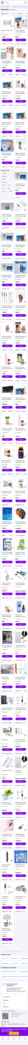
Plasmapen (15, 963)
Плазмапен (14, 958)
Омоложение (5, 963)
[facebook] (5, 1022)
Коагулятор (5, 958)
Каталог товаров (5, 6)
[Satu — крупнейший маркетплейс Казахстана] (2, 2)
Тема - (8, 1011)
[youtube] (2, 1022)
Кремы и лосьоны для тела (9, 971)
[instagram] (8, 1022)
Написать (20, 254)
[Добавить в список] (11, 26)
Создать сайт (14, 1033)
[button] (7, 40)
